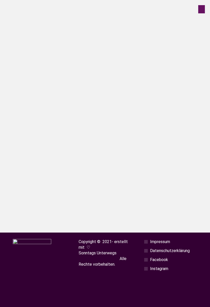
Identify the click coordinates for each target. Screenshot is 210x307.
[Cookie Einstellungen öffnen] (11, 300)
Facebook (159, 259)
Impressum (160, 241)
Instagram (159, 268)
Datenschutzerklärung (170, 250)
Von (71, 179)
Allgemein (26, 179)
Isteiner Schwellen (40, 172)
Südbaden (43, 179)
